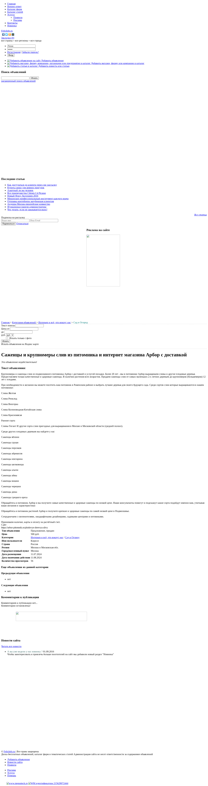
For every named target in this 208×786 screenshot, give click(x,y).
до (2, 332)
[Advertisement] (104, 128)
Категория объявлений (24, 322)
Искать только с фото (20, 338)
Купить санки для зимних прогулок (25, 187)
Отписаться (22, 223)
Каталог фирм (14, 9)
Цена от (5, 328)
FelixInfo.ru (7, 31)
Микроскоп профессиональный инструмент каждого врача (38, 198)
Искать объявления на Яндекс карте (20, 344)
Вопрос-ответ (14, 6)
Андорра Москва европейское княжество (28, 204)
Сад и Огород (72, 537)
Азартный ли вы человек (20, 190)
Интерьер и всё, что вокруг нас (54, 322)
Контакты (12, 23)
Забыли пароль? (30, 52)
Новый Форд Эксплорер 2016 (22, 196)
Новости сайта (15, 762)
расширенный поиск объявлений (18, 81)
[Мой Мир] (13, 34)
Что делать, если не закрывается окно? (27, 209)
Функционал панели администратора (26, 207)
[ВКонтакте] (3, 34)
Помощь (11, 775)
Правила (17, 17)
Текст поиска (8, 325)
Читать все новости (11, 646)
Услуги (11, 14)
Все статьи (200, 214)
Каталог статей (15, 12)
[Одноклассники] (9, 34)
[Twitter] (6, 34)
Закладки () (7, 38)
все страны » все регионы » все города (21, 40)
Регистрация (13, 52)
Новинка (12, 25)
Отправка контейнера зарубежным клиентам (30, 201)
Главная (11, 3)
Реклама (17, 20)
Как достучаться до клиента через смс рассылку (32, 185)
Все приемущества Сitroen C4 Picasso (26, 193)
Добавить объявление (18, 759)
